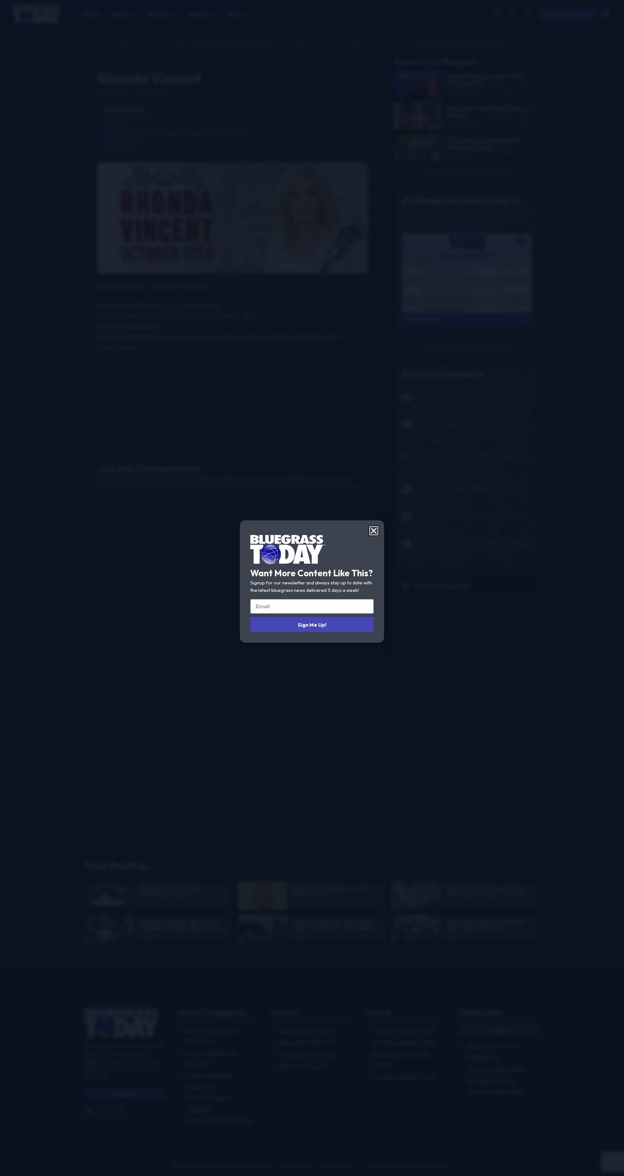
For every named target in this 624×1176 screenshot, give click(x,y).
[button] (374, 531)
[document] (312, 588)
